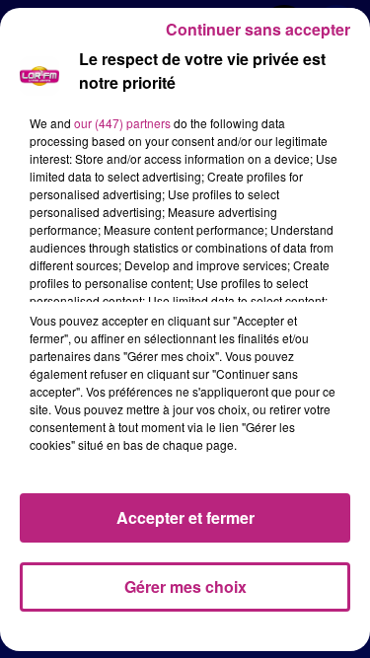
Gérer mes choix (185, 586)
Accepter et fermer (185, 517)
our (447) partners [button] (122, 122)
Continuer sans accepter (258, 29)
